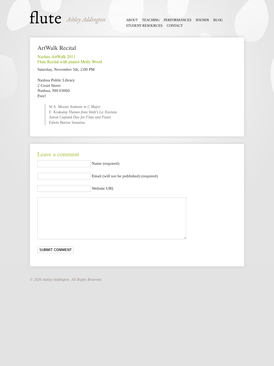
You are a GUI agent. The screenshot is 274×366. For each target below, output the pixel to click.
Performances (177, 20)
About (132, 20)
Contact (175, 26)
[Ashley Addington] (67, 17)
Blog (218, 20)
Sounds (202, 20)
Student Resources (144, 26)
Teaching (150, 20)
